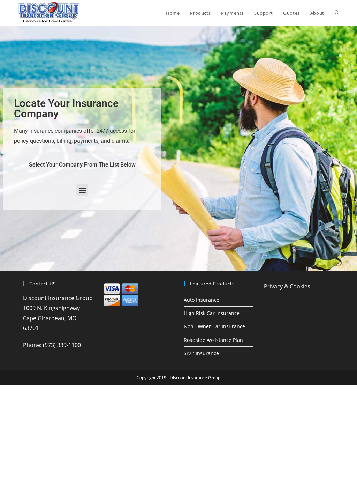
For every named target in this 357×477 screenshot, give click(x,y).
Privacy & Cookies (287, 286)
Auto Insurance (201, 299)
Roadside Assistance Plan (213, 340)
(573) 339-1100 (62, 345)
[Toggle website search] (336, 13)
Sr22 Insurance (201, 353)
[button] (82, 190)
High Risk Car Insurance (212, 313)
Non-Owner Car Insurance (214, 326)
